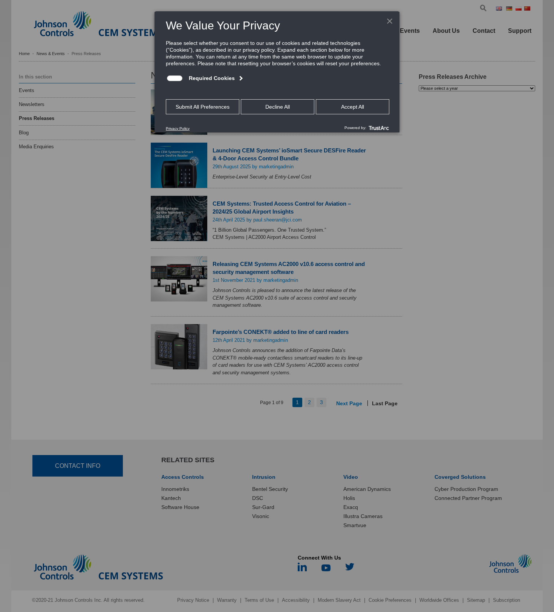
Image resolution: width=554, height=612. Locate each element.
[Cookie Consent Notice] (277, 72)
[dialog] (277, 71)
